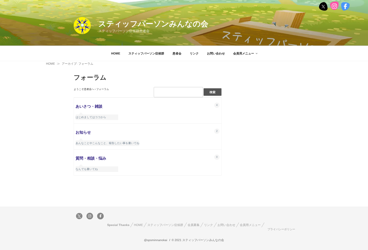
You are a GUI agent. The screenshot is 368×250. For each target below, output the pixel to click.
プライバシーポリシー (281, 229)
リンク (194, 53)
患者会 (176, 53)
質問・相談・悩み (91, 158)
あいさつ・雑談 (89, 106)
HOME (115, 53)
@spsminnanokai (155, 240)
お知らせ (83, 132)
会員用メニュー (243, 53)
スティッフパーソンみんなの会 (153, 23)
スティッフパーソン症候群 (146, 53)
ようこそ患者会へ (84, 89)
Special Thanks (118, 225)
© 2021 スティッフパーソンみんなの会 (198, 240)
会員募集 (194, 225)
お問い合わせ (216, 53)
